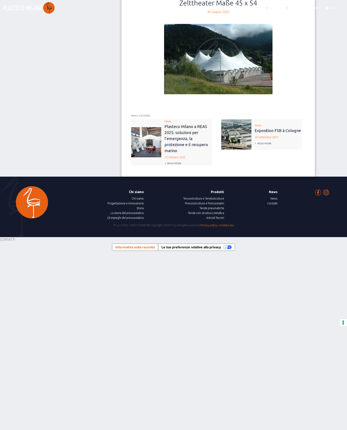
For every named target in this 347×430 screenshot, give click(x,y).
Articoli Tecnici (215, 217)
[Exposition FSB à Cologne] (236, 134)
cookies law (226, 225)
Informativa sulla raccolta (135, 247)
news (186, 139)
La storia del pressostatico (127, 213)
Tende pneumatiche (212, 208)
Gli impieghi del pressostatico (125, 217)
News (274, 198)
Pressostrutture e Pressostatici (204, 203)
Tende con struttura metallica (206, 213)
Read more (174, 163)
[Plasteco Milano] (29, 8)
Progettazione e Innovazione (125, 203)
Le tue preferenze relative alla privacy (191, 247)
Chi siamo (138, 198)
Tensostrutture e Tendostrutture (203, 198)
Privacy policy (208, 225)
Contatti (272, 203)
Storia (140, 208)
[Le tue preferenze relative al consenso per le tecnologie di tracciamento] (343, 322)
